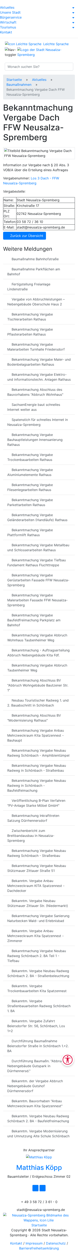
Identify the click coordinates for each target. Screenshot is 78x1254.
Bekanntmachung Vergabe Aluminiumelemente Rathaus (30, 472)
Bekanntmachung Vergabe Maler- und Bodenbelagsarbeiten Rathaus (39, 361)
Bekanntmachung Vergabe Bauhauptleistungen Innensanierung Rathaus (35, 440)
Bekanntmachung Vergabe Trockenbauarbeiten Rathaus (30, 457)
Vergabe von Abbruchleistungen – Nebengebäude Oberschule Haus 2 (36, 301)
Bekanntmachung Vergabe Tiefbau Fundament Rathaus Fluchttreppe (36, 562)
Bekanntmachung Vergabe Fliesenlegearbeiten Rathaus (30, 487)
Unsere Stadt (10, 12)
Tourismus (8, 27)
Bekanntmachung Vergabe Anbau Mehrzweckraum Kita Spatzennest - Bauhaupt (35, 735)
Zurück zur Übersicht (26, 236)
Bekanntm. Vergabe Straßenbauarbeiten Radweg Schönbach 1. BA (39, 1006)
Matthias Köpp (39, 1167)
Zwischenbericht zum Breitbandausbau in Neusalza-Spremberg (30, 836)
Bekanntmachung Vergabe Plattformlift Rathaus (30, 532)
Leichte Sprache (55, 44)
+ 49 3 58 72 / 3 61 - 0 (38, 1202)
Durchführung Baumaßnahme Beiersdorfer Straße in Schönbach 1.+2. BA (38, 1046)
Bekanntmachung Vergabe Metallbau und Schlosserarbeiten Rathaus (38, 547)
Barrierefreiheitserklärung (39, 1248)
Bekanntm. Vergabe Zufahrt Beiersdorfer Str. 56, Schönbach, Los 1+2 (36, 1026)
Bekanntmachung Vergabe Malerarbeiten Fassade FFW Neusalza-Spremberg (37, 600)
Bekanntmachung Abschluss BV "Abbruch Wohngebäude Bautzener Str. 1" (37, 685)
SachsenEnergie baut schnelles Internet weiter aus (33, 407)
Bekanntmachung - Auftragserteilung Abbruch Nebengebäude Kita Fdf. (38, 652)
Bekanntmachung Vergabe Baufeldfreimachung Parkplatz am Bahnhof (34, 620)
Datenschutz (56, 1243)
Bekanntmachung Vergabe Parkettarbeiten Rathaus (30, 502)
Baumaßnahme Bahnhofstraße (35, 259)
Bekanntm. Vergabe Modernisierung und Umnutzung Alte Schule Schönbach (38, 1133)
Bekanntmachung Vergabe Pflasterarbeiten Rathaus (30, 331)
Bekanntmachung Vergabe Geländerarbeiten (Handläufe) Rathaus (37, 517)
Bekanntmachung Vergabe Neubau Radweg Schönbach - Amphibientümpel (38, 752)
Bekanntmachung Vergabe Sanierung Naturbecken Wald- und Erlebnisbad (38, 918)
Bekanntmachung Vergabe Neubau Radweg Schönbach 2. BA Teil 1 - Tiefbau (36, 956)
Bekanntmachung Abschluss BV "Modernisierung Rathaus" (34, 717)
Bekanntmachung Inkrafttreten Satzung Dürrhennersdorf (33, 818)
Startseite (14, 80)
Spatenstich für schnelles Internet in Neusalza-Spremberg (37, 422)
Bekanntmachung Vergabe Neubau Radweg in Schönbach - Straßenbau (36, 767)
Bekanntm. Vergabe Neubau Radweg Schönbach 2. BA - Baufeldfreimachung (38, 1118)
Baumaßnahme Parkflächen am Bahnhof (33, 271)
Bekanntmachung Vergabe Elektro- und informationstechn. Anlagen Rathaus (39, 376)
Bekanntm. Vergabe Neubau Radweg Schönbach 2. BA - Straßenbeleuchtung (38, 973)
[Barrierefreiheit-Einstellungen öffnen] (67, 1060)
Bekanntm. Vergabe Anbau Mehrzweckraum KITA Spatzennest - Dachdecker (35, 886)
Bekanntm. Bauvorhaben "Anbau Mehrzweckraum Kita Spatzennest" (34, 1103)
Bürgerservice (11, 17)
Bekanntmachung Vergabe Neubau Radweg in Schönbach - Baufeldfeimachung (36, 785)
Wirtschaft (8, 22)
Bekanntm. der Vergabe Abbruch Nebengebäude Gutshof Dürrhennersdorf (35, 1086)
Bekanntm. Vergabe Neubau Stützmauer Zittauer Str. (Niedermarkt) (37, 903)
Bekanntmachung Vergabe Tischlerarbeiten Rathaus (30, 316)
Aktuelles (7, 7)
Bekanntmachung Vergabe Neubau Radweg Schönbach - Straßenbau (36, 853)
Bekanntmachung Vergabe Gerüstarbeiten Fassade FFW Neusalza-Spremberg (38, 580)
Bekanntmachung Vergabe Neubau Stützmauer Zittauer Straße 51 (36, 868)
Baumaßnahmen (18, 84)
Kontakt (6, 32)
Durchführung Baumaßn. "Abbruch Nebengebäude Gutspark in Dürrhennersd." (36, 1066)
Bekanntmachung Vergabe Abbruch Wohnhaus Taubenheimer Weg (37, 637)
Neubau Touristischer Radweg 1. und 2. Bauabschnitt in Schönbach (38, 702)
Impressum (34, 1243)
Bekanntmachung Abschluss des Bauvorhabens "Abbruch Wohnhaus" (35, 392)
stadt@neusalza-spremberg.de (40, 1210)
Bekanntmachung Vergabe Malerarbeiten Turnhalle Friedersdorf (36, 346)
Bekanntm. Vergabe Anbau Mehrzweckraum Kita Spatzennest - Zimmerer (35, 936)
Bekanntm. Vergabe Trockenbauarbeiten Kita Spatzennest (37, 988)
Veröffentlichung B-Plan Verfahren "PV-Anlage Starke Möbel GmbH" (36, 803)
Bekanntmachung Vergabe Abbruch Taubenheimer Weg (37, 667)
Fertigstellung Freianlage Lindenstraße (28, 286)
